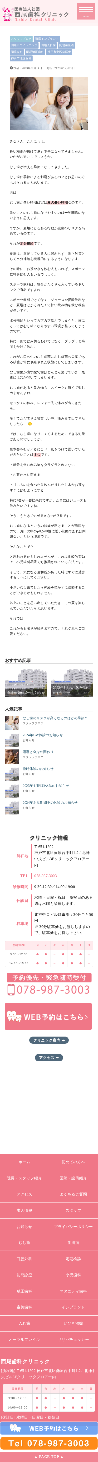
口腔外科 (24, 1259)
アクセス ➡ (49, 1058)
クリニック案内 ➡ (49, 1040)
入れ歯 (24, 1323)
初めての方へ (73, 1162)
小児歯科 (73, 1275)
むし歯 (24, 1243)
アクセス (24, 1194)
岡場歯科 (17, 52)
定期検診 (73, 1259)
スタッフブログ (21, 38)
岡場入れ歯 (48, 45)
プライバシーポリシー (73, 1227)
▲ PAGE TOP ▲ (49, 1457)
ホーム (24, 1162)
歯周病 (73, 1243)
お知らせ (24, 1227)
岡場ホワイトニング (24, 45)
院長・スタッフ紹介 (24, 1178)
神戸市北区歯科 (21, 58)
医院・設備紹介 (73, 1178)
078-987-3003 (45, 876)
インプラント (73, 1307)
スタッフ (73, 1210)
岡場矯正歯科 (35, 52)
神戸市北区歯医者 (59, 52)
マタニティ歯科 (73, 1291)
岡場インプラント (47, 38)
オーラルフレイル (24, 1339)
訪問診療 (24, 1275)
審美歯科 (24, 1307)
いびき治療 (73, 1323)
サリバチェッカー (73, 1339)
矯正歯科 (24, 1291)
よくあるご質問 (73, 1194)
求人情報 (24, 1210)
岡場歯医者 (66, 45)
